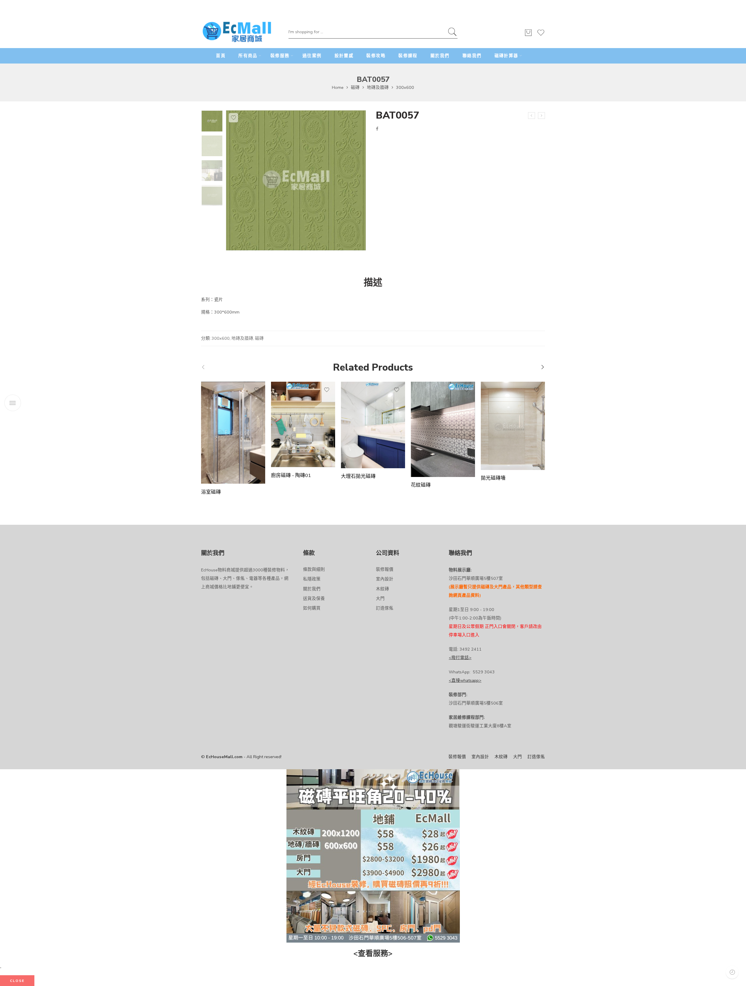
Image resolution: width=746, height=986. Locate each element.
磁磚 (355, 87)
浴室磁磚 (211, 492)
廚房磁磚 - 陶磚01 (291, 475)
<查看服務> (373, 953)
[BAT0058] (541, 115)
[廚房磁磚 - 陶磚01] (303, 424)
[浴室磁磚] (233, 433)
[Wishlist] (541, 35)
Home (338, 87)
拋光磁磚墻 (493, 478)
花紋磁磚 (421, 485)
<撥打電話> (460, 658)
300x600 (405, 87)
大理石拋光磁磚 (358, 476)
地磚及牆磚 (378, 87)
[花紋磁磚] (443, 429)
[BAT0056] (531, 115)
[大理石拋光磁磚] (373, 425)
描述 (373, 282)
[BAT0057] (212, 121)
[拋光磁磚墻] (513, 426)
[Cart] (528, 35)
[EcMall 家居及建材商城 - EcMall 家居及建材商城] (236, 32)
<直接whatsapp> (465, 680)
